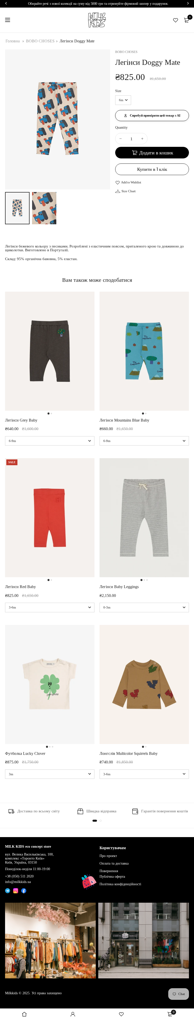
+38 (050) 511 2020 (19, 876)
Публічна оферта (112, 876)
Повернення (109, 871)
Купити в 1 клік (152, 169)
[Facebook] (23, 890)
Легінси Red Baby (20, 587)
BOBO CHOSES (40, 41)
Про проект (108, 856)
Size (118, 91)
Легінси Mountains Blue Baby (124, 420)
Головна (13, 41)
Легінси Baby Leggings (119, 587)
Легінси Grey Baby (21, 420)
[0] (186, 20)
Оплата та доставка (114, 863)
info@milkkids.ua (18, 882)
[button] (152, 115)
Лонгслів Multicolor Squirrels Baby (129, 753)
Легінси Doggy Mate (77, 41)
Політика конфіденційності (120, 884)
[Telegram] (7, 890)
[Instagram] (15, 890)
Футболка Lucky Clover (25, 753)
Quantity (121, 127)
